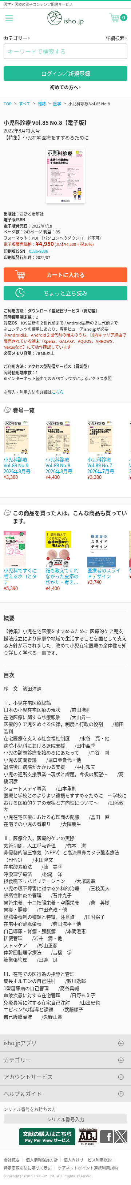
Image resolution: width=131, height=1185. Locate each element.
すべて (25, 103)
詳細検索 (116, 37)
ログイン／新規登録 (65, 73)
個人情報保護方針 (42, 1160)
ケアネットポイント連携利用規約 (88, 1168)
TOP (8, 103)
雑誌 (42, 103)
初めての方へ (64, 86)
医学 (57, 103)
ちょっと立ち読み (65, 293)
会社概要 (12, 1160)
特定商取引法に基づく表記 (28, 1168)
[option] (21, 450)
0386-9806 (38, 251)
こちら (58, 392)
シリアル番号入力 (65, 1118)
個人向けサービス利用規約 (88, 1160)
